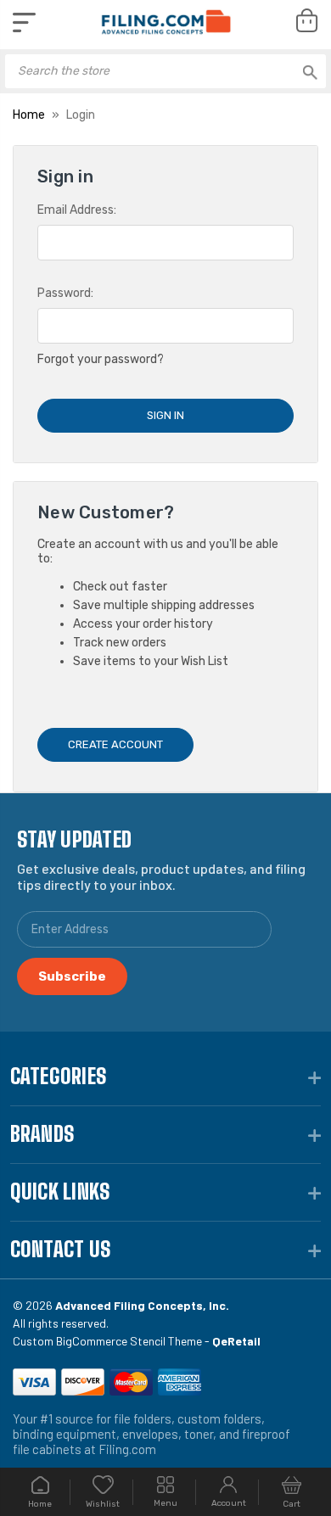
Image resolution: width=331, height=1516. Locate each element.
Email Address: (76, 210)
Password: (65, 293)
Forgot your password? (100, 359)
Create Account (115, 744)
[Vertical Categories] (24, 22)
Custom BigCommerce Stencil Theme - (137, 1341)
